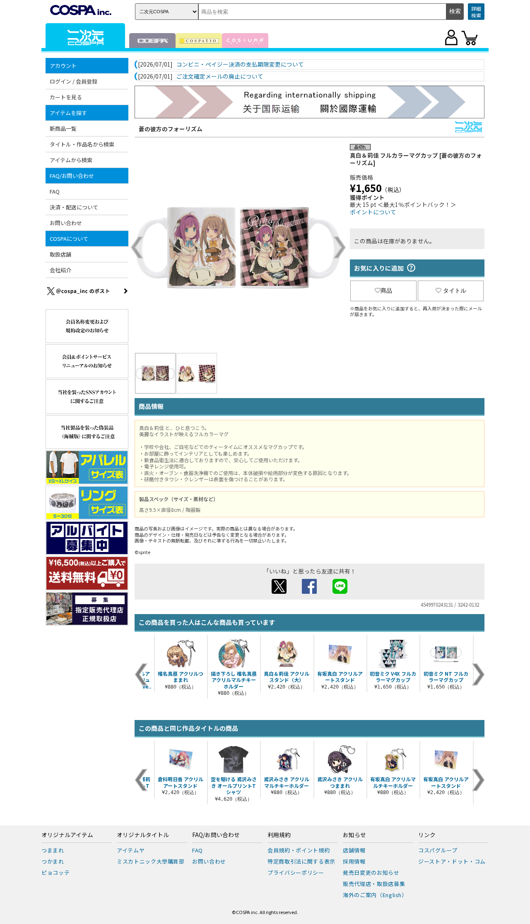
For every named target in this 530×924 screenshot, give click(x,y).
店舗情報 (354, 850)
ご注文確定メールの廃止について (219, 76)
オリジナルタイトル (143, 835)
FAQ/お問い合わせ (216, 835)
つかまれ (52, 861)
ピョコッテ (55, 872)
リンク (427, 835)
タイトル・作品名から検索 (82, 144)
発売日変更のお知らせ (371, 872)
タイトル (454, 290)
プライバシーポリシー (295, 872)
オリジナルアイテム (67, 835)
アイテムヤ (131, 850)
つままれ (52, 850)
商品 (386, 290)
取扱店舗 (60, 254)
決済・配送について (74, 207)
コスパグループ (438, 850)
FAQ (55, 191)
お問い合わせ (66, 223)
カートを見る (66, 97)
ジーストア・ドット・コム (452, 861)
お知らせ (354, 835)
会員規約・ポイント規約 (298, 850)
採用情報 (354, 861)
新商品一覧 (63, 128)
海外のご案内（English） (375, 895)
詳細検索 (476, 12)
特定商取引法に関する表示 (301, 861)
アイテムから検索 (71, 160)
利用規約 (279, 835)
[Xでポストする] (279, 591)
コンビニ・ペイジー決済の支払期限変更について (240, 64)
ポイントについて (373, 212)
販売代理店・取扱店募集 (374, 884)
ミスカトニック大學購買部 (151, 861)
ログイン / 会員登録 (73, 81)
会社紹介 (60, 270)
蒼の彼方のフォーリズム (170, 129)
